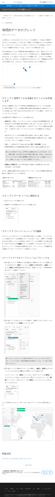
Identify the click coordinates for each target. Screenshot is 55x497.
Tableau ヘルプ (7, 15)
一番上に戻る (28, 465)
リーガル (6, 488)
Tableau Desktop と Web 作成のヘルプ (24, 15)
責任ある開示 (28, 488)
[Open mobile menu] (3, 2)
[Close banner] (53, 6)
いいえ (49, 471)
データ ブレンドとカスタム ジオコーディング (16, 458)
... (37, 15)
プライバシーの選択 (11, 491)
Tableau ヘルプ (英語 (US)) (26, 5)
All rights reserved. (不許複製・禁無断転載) (24, 494)
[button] (2, 22)
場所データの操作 (44, 15)
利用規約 (12, 488)
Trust (34, 488)
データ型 (24, 159)
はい (44, 471)
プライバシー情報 (19, 488)
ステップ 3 (15, 140)
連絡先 (38, 488)
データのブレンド (19, 249)
